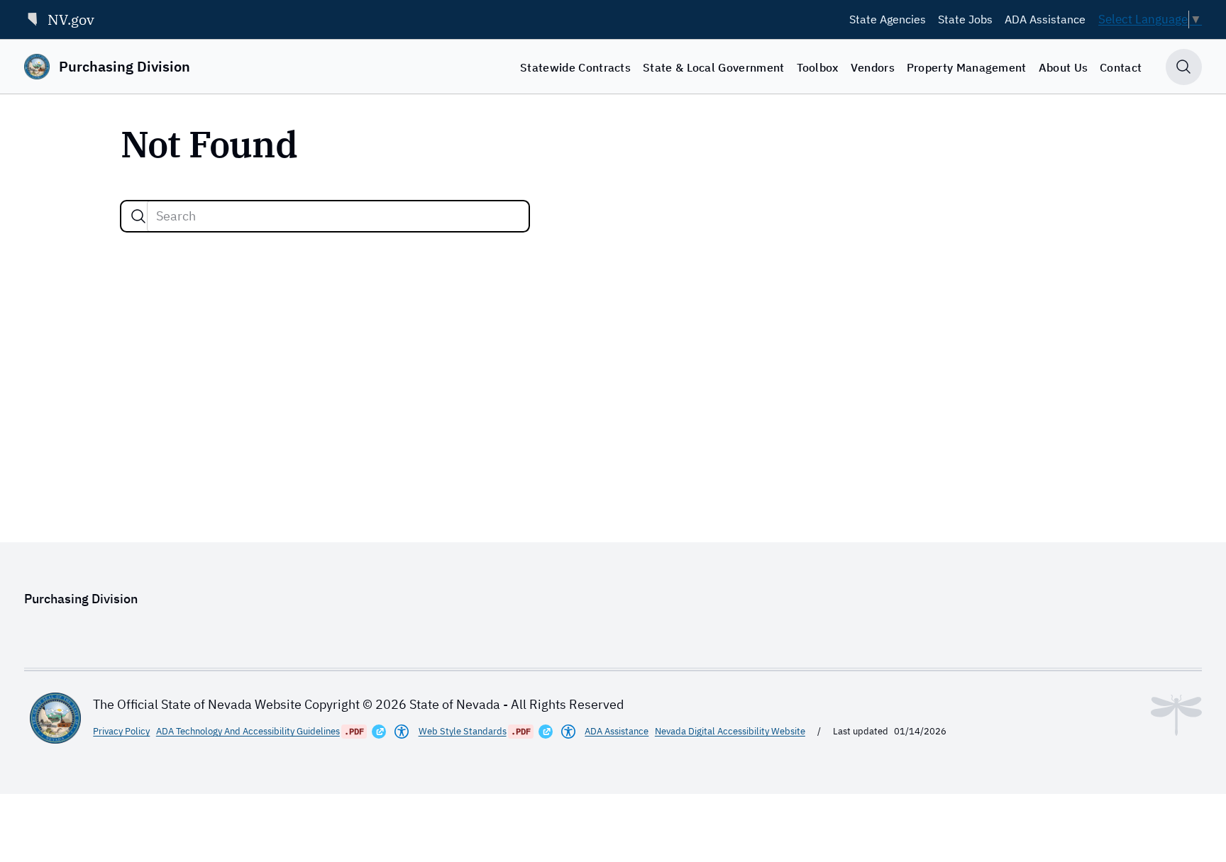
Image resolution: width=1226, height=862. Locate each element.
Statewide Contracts (575, 67)
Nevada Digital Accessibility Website (730, 731)
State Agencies (887, 19)
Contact (1121, 67)
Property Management (967, 67)
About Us (1063, 67)
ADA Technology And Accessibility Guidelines (248, 731)
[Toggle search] (1184, 67)
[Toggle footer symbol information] (1176, 715)
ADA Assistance (1045, 19)
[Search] (138, 216)
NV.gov (71, 19)
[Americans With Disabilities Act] (401, 731)
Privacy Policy (121, 731)
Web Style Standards (463, 731)
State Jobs (965, 19)
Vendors (873, 67)
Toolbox (818, 67)
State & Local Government (714, 67)
